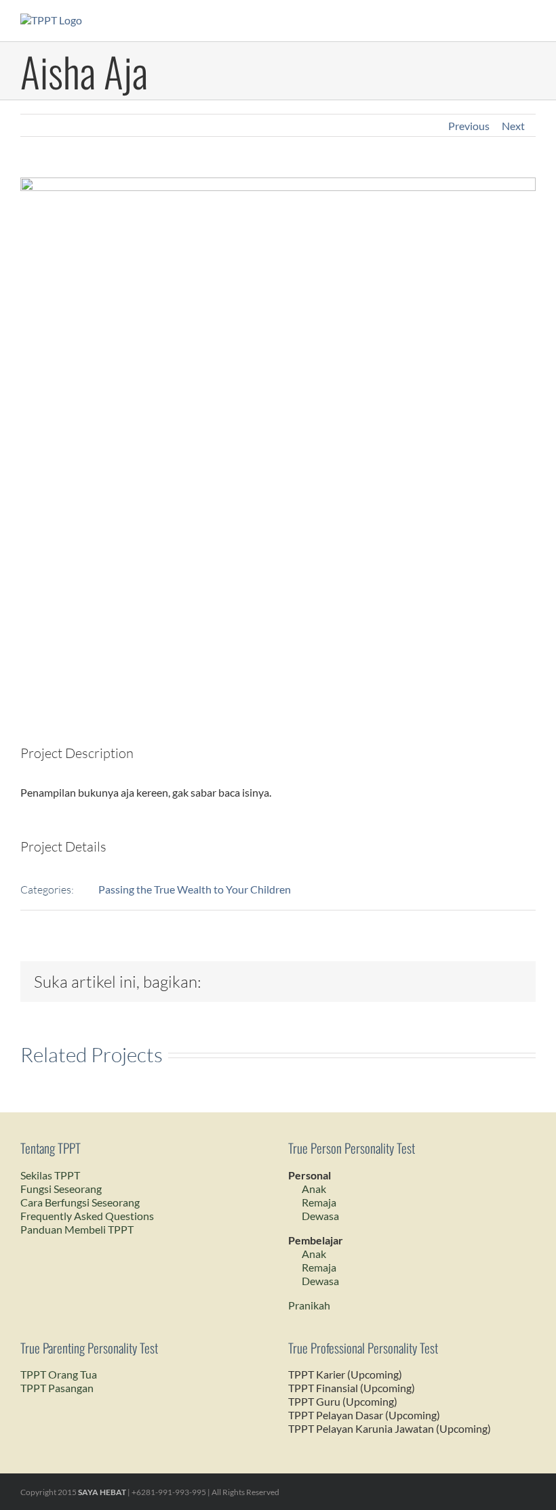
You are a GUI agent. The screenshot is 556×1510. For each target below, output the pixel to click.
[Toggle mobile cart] (505, 21)
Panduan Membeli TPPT (77, 1229)
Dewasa (320, 1215)
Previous (469, 125)
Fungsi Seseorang (61, 1188)
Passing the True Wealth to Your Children (194, 889)
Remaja (319, 1202)
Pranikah (309, 1305)
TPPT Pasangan (57, 1387)
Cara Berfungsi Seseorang (80, 1202)
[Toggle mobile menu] (530, 21)
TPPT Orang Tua (58, 1374)
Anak (314, 1188)
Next (513, 125)
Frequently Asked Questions (87, 1215)
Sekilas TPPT (50, 1175)
